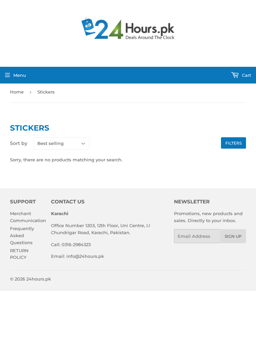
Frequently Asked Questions (22, 235)
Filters (233, 143)
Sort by (18, 143)
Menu (19, 75)
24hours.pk (38, 279)
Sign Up (233, 236)
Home (17, 92)
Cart (246, 75)
